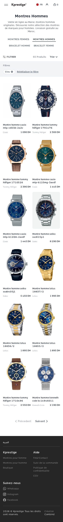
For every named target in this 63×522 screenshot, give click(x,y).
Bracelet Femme (44, 45)
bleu (7, 72)
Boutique (8, 468)
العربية (6, 442)
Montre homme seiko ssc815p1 (43, 235)
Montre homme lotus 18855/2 (43, 344)
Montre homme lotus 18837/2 (43, 290)
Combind (49, 514)
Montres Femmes (18, 39)
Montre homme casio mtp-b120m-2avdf (14, 235)
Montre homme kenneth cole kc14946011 (45, 399)
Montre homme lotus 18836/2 (14, 344)
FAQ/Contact (40, 458)
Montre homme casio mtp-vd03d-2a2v (14, 126)
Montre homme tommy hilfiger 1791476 (44, 126)
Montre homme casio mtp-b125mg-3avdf (44, 181)
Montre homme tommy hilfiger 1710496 (15, 399)
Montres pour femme (14, 458)
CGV (35, 475)
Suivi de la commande (45, 463)
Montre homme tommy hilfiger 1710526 (15, 181)
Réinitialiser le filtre (27, 72)
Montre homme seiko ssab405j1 (14, 290)
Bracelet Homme (19, 45)
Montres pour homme (15, 463)
